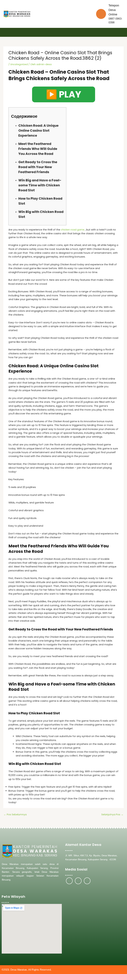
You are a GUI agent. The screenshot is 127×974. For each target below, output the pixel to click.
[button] (123, 32)
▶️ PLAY (63, 94)
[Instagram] (78, 880)
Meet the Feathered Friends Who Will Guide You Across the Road (37, 148)
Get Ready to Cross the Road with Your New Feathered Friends (37, 167)
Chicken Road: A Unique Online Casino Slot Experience (38, 130)
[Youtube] (87, 880)
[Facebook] (69, 880)
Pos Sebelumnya (15, 814)
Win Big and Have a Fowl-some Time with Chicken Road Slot (39, 185)
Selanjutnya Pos (112, 814)
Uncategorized (19, 64)
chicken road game (72, 229)
